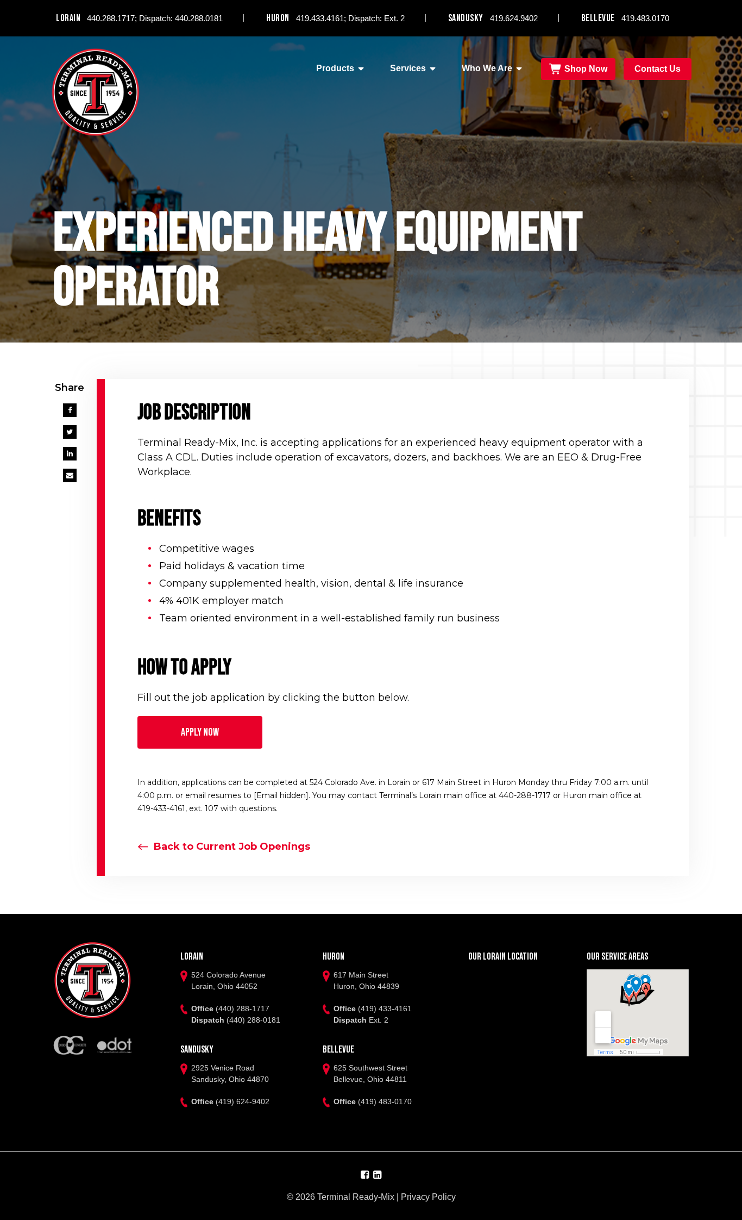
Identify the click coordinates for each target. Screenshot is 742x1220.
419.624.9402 (514, 18)
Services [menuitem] (408, 68)
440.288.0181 (199, 18)
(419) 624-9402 (242, 1101)
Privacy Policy (428, 1197)
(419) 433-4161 (385, 1008)
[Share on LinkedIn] (70, 453)
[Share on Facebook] (70, 410)
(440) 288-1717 (242, 1008)
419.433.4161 (320, 18)
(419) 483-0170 (385, 1101)
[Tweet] (70, 432)
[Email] (70, 475)
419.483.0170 (645, 18)
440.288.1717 (111, 18)
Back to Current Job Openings (232, 846)
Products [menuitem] (335, 68)
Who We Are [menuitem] (487, 68)
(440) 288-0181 (253, 1020)
